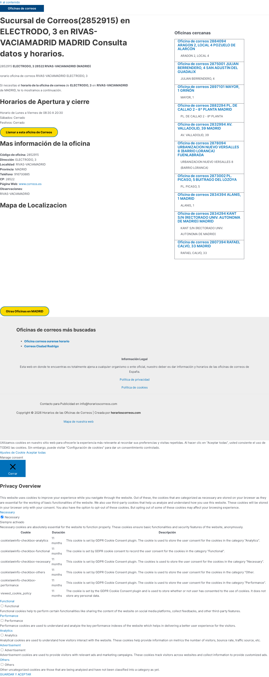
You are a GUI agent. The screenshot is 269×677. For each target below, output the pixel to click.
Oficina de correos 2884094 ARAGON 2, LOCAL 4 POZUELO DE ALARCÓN (207, 45)
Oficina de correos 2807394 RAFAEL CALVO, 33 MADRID (209, 244)
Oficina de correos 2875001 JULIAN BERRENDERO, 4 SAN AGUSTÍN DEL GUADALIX (208, 68)
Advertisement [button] (10, 645)
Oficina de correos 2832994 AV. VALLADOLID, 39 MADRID (205, 126)
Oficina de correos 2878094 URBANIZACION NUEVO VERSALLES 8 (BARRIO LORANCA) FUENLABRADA (208, 149)
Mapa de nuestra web (79, 421)
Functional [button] (7, 601)
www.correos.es (30, 184)
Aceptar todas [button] (36, 452)
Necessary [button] (7, 512)
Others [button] (4, 660)
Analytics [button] (6, 630)
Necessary (12, 517)
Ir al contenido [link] (10, 2)
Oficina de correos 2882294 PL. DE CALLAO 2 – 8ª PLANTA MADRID (207, 107)
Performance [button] (9, 616)
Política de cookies (135, 387)
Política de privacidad (134, 379)
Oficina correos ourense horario (46, 341)
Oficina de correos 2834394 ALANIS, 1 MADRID (209, 196)
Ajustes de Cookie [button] (12, 452)
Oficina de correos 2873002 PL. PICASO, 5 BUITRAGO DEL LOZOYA (207, 178)
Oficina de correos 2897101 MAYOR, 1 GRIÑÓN (208, 89)
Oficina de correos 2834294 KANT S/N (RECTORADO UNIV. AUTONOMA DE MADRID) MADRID (209, 217)
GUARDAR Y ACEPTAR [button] (15, 674)
